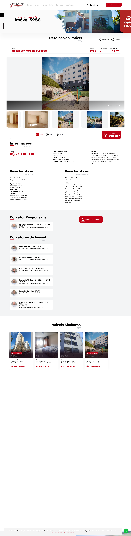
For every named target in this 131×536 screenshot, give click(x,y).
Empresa (29, 5)
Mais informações (69, 533)
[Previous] (110, 105)
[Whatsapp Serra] (97, 5)
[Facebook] (94, 5)
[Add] (29, 335)
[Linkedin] (87, 5)
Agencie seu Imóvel (47, 5)
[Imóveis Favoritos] (101, 5)
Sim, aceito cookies (56, 533)
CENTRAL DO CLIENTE (113, 4)
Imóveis (37, 5)
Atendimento (70, 5)
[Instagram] (91, 5)
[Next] (118, 105)
